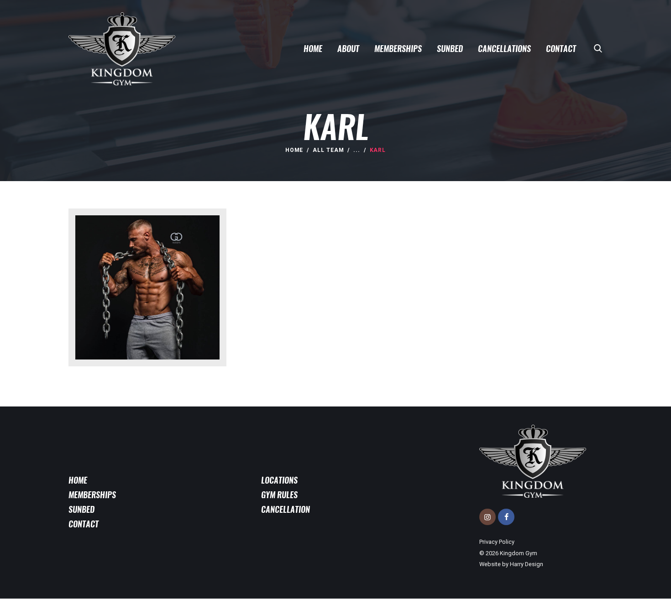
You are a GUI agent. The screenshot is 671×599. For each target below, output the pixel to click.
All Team (328, 150)
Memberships (92, 495)
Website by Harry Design (511, 564)
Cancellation (285, 509)
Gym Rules (279, 495)
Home (294, 150)
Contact (83, 524)
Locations (279, 480)
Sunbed (81, 509)
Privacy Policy (496, 541)
